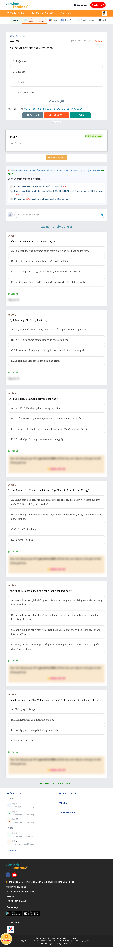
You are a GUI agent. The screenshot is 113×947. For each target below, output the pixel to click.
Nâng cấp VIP (58, 469)
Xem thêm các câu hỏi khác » (56, 783)
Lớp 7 (17, 36)
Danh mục (66, 13)
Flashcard (34, 115)
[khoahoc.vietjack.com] (17, 5)
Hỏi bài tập (6, 940)
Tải (81, 115)
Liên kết (10, 897)
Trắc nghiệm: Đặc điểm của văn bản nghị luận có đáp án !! (53, 109)
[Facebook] (8, 874)
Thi (58, 115)
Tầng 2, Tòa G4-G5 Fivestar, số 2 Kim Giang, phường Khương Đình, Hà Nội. (41, 882)
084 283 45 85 (19, 886)
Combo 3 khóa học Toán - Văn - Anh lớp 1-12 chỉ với (41, 186)
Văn (23, 36)
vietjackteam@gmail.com (23, 891)
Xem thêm (12, 850)
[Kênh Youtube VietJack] (14, 874)
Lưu (100, 41)
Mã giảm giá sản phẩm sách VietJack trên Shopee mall (41, 199)
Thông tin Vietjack (17, 901)
